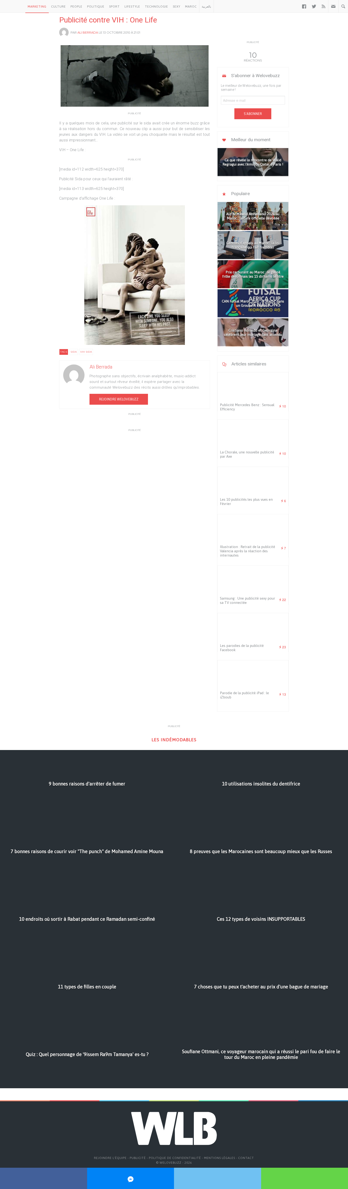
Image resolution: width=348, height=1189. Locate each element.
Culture (58, 6)
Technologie (156, 6)
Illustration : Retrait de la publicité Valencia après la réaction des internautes (247, 551)
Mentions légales (219, 1158)
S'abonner (253, 114)
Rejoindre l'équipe (110, 1158)
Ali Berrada (87, 32)
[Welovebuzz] (13, 6)
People (76, 6)
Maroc (191, 6)
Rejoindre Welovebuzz (118, 399)
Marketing (37, 6)
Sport (114, 6)
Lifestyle (132, 6)
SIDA (74, 351)
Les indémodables (174, 739)
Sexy (176, 6)
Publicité (138, 1158)
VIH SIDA (86, 351)
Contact (246, 1158)
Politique (95, 6)
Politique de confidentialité (175, 1158)
